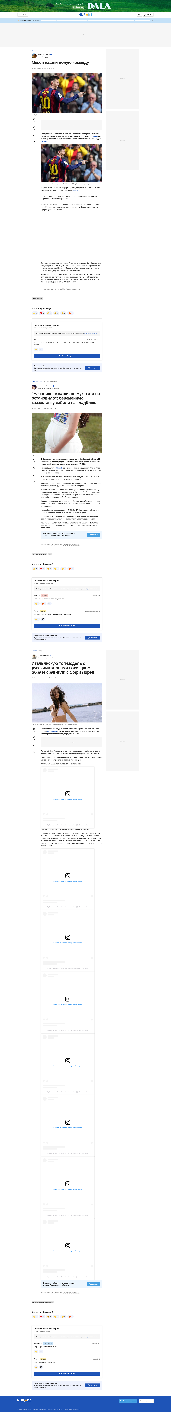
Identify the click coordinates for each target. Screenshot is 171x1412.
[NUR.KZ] (85, 14)
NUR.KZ (44, 141)
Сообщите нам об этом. (71, 289)
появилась (52, 731)
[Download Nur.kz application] (85, 6)
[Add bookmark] (34, 142)
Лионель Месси (37, 298)
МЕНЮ (24, 15)
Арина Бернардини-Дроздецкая (42, 1302)
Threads (59, 468)
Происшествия (37, 381)
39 (72, 568)
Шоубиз (34, 651)
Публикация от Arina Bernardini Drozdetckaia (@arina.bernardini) (67, 825)
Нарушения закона (50, 381)
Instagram (94, 136)
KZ (139, 15)
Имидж (40, 651)
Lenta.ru (75, 190)
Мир (33, 50)
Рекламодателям (146, 1401)
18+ (49, 554)
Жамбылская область (39, 554)
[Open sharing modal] (34, 135)
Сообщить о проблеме (128, 1401)
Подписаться (93, 534)
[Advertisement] (85, 35)
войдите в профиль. (90, 333)
